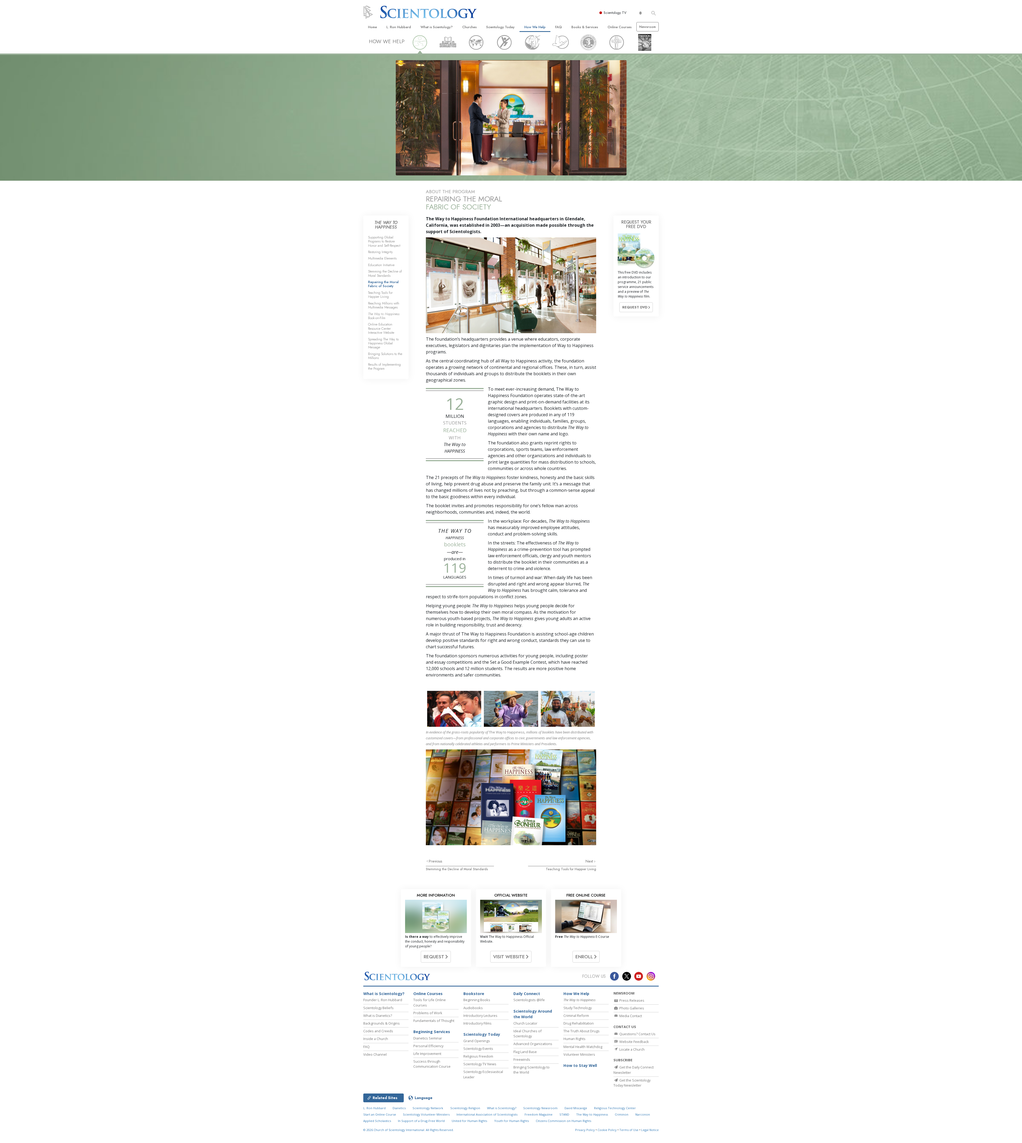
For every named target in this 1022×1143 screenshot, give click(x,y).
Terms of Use (628, 1130)
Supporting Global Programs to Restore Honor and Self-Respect (384, 241)
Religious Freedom (478, 1056)
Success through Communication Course (432, 1064)
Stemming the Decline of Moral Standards (457, 869)
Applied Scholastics (377, 1121)
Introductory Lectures (480, 1015)
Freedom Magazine (539, 1114)
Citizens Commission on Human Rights (563, 1121)
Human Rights (574, 1038)
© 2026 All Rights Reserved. (408, 1130)
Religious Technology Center (615, 1108)
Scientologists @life (529, 999)
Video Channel (375, 1054)
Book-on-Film (383, 315)
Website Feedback (634, 1041)
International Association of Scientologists (486, 1114)
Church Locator (525, 1023)
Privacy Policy (585, 1130)
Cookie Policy (607, 1130)
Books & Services (584, 27)
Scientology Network (428, 1108)
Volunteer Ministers (579, 1054)
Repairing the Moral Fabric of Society (383, 283)
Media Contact (630, 1015)
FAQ (558, 27)
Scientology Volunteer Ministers (426, 1114)
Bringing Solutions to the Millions (385, 355)
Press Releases (631, 1000)
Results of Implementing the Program (384, 366)
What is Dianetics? (377, 1015)
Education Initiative (381, 264)
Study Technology (577, 1007)
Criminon (621, 1114)
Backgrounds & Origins (381, 1023)
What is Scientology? (437, 27)
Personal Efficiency (428, 1045)
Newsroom (647, 26)
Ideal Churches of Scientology (527, 1033)
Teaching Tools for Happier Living (571, 869)
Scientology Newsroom (540, 1108)
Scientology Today (500, 27)
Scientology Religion (465, 1108)
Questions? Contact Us (637, 1033)
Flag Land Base (525, 1051)
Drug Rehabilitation (578, 1023)
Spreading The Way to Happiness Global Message (383, 343)
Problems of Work (427, 1012)
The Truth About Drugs (581, 1031)
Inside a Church (375, 1038)
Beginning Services (431, 1031)
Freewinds (521, 1059)
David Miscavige (575, 1108)
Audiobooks (473, 1007)
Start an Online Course (379, 1114)
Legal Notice (650, 1130)
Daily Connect (526, 993)
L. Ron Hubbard (398, 27)
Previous (435, 861)
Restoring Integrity (380, 251)
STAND (564, 1114)
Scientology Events (478, 1048)
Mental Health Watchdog (582, 1046)
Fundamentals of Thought (433, 1020)
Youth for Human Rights (511, 1121)
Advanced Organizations (532, 1043)
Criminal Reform (576, 1015)
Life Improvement (427, 1053)
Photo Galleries (631, 1008)
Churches (469, 27)
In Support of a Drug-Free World (421, 1121)
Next (590, 861)
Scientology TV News (479, 1064)
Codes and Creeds (378, 1031)
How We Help (535, 27)
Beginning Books (476, 999)
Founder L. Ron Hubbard (382, 999)
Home (372, 27)
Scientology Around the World (532, 1014)
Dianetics (399, 1108)
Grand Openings (476, 1040)
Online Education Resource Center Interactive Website (381, 328)
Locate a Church (632, 1049)
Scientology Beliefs (378, 1007)
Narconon (642, 1114)
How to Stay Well (580, 1065)
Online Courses (620, 27)
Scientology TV (615, 12)
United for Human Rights (469, 1121)
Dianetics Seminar (427, 1038)
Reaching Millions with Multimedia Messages (383, 305)
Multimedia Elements (382, 258)
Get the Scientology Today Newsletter (631, 1083)
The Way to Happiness (592, 1114)
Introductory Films (477, 1023)
